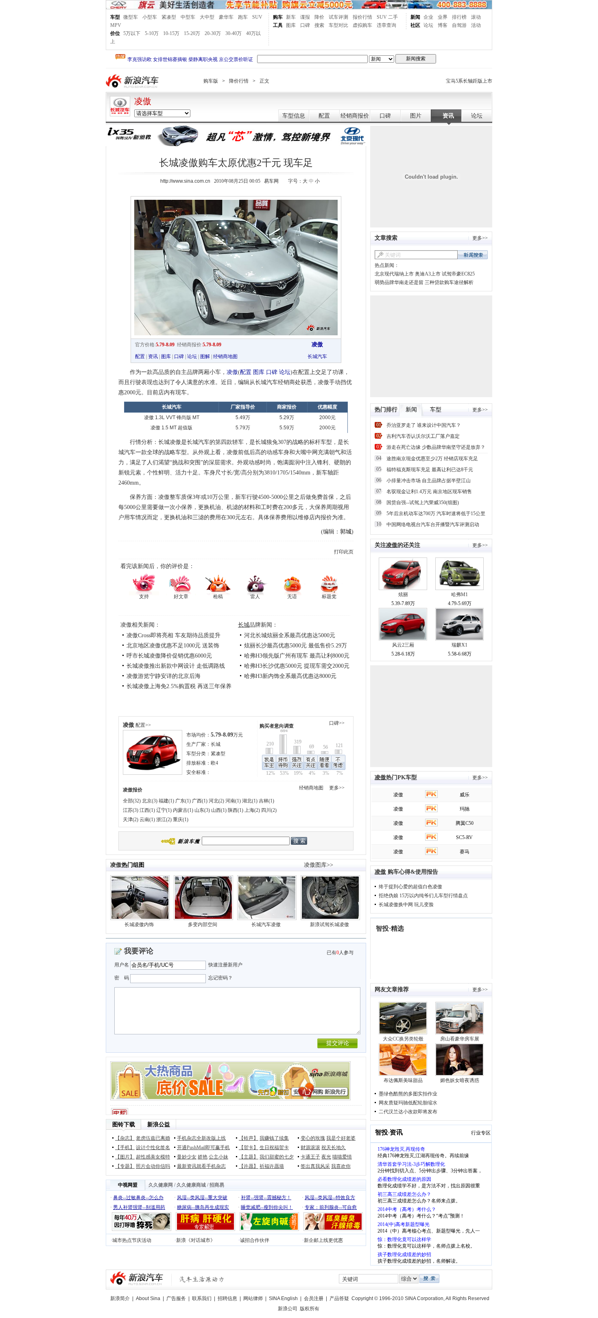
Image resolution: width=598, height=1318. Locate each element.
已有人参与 (340, 952)
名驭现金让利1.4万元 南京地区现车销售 (429, 491)
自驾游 (459, 25)
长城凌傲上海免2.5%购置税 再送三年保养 (179, 686)
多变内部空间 (202, 924)
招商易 (217, 1185)
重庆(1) (180, 819)
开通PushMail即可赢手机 (203, 1147)
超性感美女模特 (153, 1157)
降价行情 (239, 81)
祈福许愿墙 (272, 1166)
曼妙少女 (186, 1157)
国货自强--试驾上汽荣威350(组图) (422, 502)
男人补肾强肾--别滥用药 (139, 1207)
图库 (291, 25)
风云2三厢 (403, 645)
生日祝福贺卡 (274, 1147)
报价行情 (362, 17)
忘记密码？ (220, 978)
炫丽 (403, 594)
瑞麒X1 (459, 645)
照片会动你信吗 (153, 1166)
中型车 (188, 17)
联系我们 (202, 1298)
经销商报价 (354, 116)
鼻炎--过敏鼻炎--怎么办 (138, 1197)
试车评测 (338, 17)
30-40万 (233, 33)
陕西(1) (235, 810)
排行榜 (459, 17)
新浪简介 (120, 1298)
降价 (319, 17)
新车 (291, 17)
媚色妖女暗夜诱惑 (459, 1080)
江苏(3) (130, 810)
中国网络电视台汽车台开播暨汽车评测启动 (432, 524)
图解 (205, 356)
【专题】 (125, 1166)
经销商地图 (225, 356)
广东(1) (183, 801)
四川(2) (269, 810)
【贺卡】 (248, 1147)
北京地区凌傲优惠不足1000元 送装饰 (173, 646)
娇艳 (202, 1157)
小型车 (149, 17)
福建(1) (166, 801)
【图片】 (125, 1157)
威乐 (464, 795)
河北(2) (216, 801)
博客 (442, 25)
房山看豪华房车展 (459, 1039)
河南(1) (233, 801)
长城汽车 (317, 356)
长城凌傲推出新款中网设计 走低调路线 (176, 666)
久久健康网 (160, 1185)
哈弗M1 (459, 594)
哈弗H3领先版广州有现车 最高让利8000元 (296, 656)
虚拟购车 (362, 25)
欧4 (214, 763)
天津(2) (130, 819)
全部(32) (132, 801)
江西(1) (147, 810)
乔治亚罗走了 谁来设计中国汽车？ (423, 425)
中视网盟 (127, 1185)
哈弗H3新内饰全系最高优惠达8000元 (290, 676)
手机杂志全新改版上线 (201, 1138)
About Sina (148, 1298)
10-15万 (171, 33)
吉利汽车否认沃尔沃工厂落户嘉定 (423, 436)
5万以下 (131, 33)
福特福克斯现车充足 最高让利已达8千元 (429, 469)
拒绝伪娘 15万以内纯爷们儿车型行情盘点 (423, 895)
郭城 (345, 532)
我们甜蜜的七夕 (277, 1157)
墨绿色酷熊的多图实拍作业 (408, 1094)
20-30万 (213, 33)
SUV (257, 17)
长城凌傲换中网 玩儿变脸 (406, 904)
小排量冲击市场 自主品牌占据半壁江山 (428, 480)
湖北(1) (250, 801)
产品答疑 (339, 1298)
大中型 (207, 17)
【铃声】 (248, 1138)
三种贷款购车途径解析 (449, 282)
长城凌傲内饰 (139, 924)
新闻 (415, 17)
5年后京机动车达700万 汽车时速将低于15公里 (435, 513)
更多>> (337, 788)
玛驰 (464, 809)
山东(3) (202, 810)
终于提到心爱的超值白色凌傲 (410, 887)
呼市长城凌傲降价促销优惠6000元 (169, 656)
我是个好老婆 (341, 1138)
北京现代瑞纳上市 (394, 274)
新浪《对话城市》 (195, 1240)
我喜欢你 (341, 1166)
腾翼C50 (465, 823)
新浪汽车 (133, 81)
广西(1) (199, 801)
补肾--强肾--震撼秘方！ (266, 1197)
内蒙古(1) (183, 810)
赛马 (464, 852)
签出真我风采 (315, 1166)
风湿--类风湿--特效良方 (330, 1197)
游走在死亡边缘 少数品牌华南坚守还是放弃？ (435, 447)
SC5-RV (464, 837)
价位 (115, 33)
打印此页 (344, 552)
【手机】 (125, 1147)
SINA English (283, 1298)
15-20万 (192, 33)
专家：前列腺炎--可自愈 (331, 1207)
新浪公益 (158, 1124)
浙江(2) (164, 819)
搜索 (319, 25)
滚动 (476, 17)
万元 (227, 735)
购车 (278, 17)
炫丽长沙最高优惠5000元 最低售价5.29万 (295, 646)
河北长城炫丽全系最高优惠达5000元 (289, 635)
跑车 (243, 17)
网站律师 (253, 1298)
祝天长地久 (333, 1147)
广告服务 (176, 1298)
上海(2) (252, 810)
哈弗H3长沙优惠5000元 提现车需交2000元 (296, 666)
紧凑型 (169, 17)
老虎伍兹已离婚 (153, 1138)
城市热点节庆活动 (131, 1240)
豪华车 (226, 17)
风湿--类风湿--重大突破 (202, 1197)
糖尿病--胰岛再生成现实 (203, 1207)
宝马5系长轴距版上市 (469, 81)
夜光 (326, 1157)
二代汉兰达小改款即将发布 (408, 1112)
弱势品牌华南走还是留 (399, 282)
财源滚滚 (310, 1147)
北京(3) (149, 801)
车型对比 (338, 25)
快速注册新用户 (225, 965)
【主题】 (248, 1157)
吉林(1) (266, 801)
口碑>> (337, 723)
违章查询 (386, 25)
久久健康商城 (191, 1185)
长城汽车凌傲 (266, 924)
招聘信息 (227, 1298)
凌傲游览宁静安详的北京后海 (164, 676)
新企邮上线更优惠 (323, 1240)
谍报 (305, 17)
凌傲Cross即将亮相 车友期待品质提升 (173, 635)
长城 (243, 625)
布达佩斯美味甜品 (403, 1080)
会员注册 (313, 1298)
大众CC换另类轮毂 (403, 1039)
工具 (278, 25)
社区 (415, 25)
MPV (115, 25)
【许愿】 (248, 1166)
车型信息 (293, 116)
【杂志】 (125, 1138)
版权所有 (309, 1308)
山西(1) (219, 810)
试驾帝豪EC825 (458, 274)
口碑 (305, 25)
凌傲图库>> (318, 865)
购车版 (210, 81)
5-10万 (152, 33)
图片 (415, 116)
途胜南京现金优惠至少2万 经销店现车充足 (432, 458)
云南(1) (147, 819)
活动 (476, 25)
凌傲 (142, 101)
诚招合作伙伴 (254, 1240)
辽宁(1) (164, 810)
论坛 (428, 25)
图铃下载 (123, 1124)
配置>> (143, 725)
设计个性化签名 (153, 1147)
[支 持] (144, 583)
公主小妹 (218, 1157)
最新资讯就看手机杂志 (201, 1166)
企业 (428, 17)
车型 (115, 17)
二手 (393, 17)
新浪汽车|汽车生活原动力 (201, 1279)
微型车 (130, 17)
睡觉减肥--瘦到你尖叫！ (267, 1207)
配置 (324, 116)
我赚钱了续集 (274, 1138)
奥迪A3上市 (428, 274)
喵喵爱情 (342, 1157)
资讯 (448, 116)
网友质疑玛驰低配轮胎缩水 (408, 1103)
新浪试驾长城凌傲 (329, 924)
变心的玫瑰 (313, 1138)
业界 (442, 17)
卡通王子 (310, 1157)
